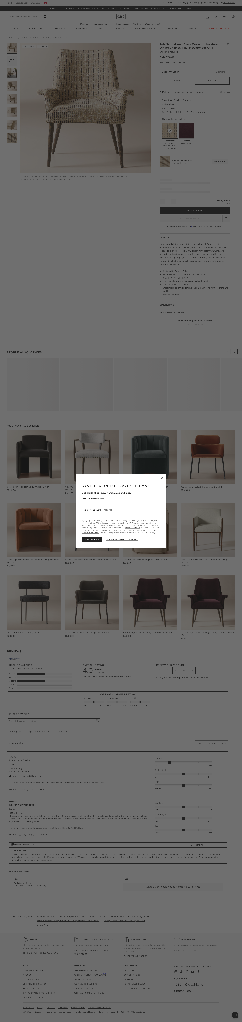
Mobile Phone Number (97, 509)
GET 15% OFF (92, 539)
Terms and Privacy (132, 528)
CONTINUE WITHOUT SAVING (122, 539)
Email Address (93, 498)
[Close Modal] (162, 478)
